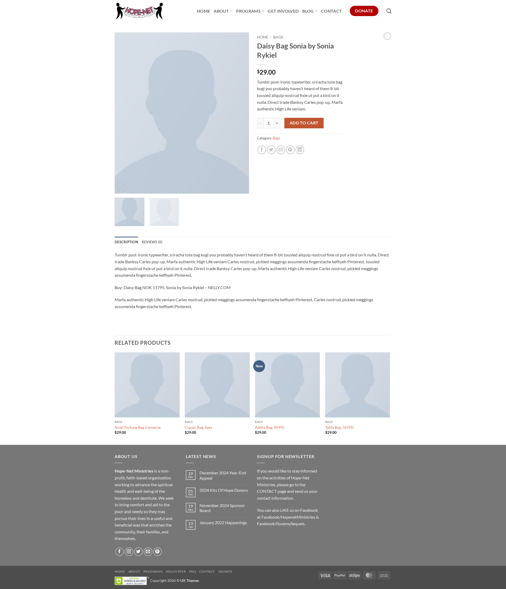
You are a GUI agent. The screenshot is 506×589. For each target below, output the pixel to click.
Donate (225, 571)
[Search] (388, 11)
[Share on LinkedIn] (299, 149)
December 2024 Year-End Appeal (223, 475)
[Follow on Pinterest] (157, 551)
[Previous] (124, 113)
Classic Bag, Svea (198, 427)
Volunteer (176, 571)
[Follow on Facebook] (119, 551)
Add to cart (304, 122)
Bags (278, 37)
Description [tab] (126, 242)
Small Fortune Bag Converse (137, 427)
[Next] (240, 113)
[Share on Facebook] (261, 149)
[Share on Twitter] (271, 149)
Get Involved (283, 10)
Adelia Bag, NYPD (269, 427)
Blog (308, 10)
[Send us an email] (148, 551)
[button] (121, 187)
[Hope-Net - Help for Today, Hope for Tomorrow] (140, 11)
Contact (331, 10)
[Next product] (387, 36)
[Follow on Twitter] (138, 551)
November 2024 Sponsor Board (222, 508)
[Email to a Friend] (280, 149)
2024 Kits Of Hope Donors (224, 490)
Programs (248, 10)
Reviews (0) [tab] (152, 242)
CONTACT (267, 491)
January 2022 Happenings (223, 522)
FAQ (192, 571)
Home (203, 10)
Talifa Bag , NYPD (339, 427)
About (221, 10)
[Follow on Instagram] (129, 551)
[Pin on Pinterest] (290, 149)
